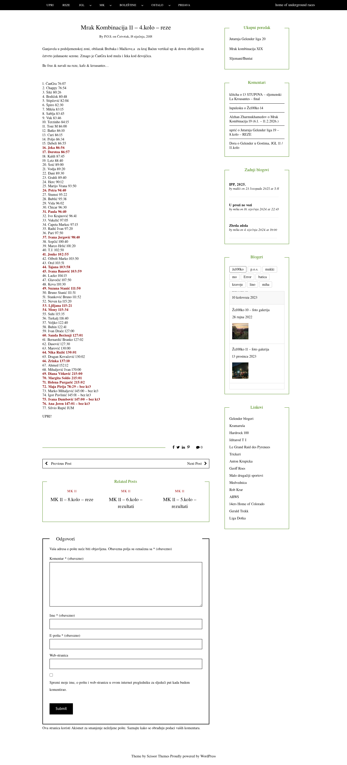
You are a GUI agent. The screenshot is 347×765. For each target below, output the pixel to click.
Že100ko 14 (255, 107)
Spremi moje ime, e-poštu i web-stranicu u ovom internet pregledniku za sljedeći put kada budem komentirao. (120, 686)
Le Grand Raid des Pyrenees (249, 446)
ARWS (234, 496)
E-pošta (65, 635)
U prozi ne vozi (240, 205)
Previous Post (60, 463)
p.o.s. (108, 36)
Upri (50, 5)
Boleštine (128, 5)
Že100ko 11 (240, 375)
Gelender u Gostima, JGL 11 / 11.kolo (256, 145)
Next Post (194, 463)
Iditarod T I (237, 439)
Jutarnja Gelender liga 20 (247, 38)
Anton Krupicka (241, 461)
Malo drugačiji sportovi (246, 475)
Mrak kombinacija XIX (246, 48)
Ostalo (157, 5)
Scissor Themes (158, 756)
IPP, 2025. (237, 184)
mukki (237, 188)
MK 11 (72, 491)
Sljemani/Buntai (241, 58)
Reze (66, 5)
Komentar (67, 558)
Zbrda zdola (238, 225)
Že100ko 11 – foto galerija (250, 335)
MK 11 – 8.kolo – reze (72, 499)
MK (102, 5)
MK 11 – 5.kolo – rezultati (179, 502)
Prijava (184, 5)
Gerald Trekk (238, 510)
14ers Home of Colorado (246, 503)
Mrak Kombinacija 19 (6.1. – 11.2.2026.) (254, 118)
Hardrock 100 (239, 432)
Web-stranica (59, 655)
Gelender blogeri (241, 418)
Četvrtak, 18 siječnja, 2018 (134, 36)
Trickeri (235, 454)
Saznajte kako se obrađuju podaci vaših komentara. (163, 727)
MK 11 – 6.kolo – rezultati (126, 502)
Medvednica (238, 482)
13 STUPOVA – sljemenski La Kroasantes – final (255, 96)
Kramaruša (237, 425)
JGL (81, 5)
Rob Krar (236, 489)
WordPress (208, 756)
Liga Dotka (237, 518)
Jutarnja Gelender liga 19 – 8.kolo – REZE (254, 132)
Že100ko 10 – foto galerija (251, 296)
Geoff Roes (237, 468)
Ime (62, 615)
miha (236, 209)
